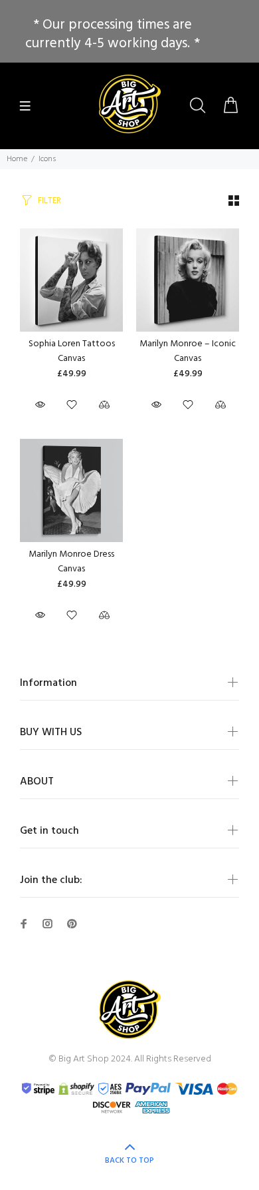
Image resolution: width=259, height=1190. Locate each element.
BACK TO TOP (129, 1160)
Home (17, 159)
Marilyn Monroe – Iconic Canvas (187, 351)
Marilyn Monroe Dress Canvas (71, 562)
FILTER (49, 201)
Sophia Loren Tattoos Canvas (72, 351)
